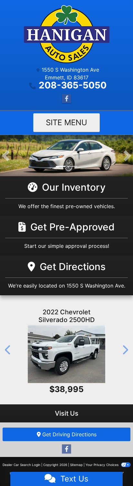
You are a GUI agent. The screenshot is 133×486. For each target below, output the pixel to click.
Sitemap (76, 465)
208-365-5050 (73, 85)
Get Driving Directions (69, 434)
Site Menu (66, 122)
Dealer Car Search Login (21, 465)
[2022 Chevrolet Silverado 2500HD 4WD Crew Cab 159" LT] (66, 354)
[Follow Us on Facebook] (66, 98)
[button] (5, 155)
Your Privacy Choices (102, 465)
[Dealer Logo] (66, 34)
